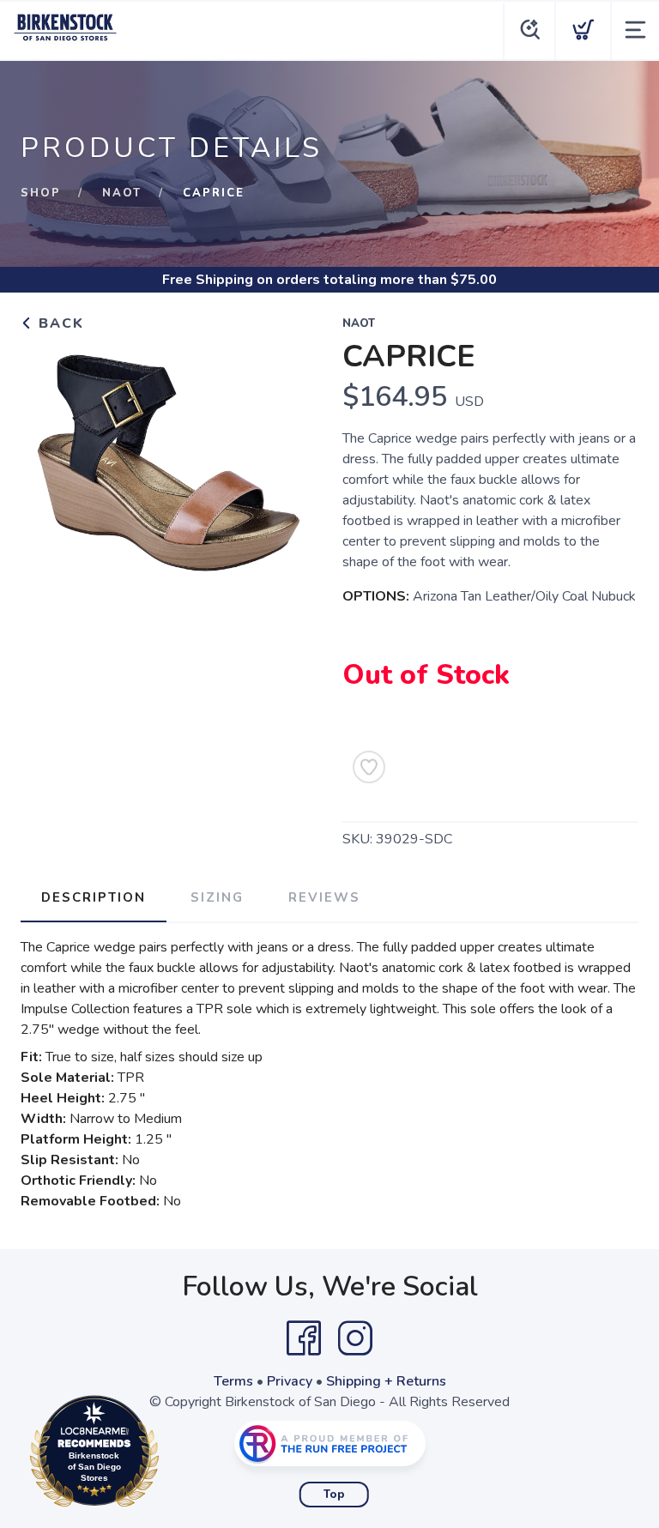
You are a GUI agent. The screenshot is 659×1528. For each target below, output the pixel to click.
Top (334, 1494)
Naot (122, 193)
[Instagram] (355, 1338)
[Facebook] (304, 1338)
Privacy (289, 1381)
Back (58, 323)
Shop (41, 193)
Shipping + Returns (386, 1381)
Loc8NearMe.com (169, 1455)
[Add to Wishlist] (369, 767)
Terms (233, 1381)
